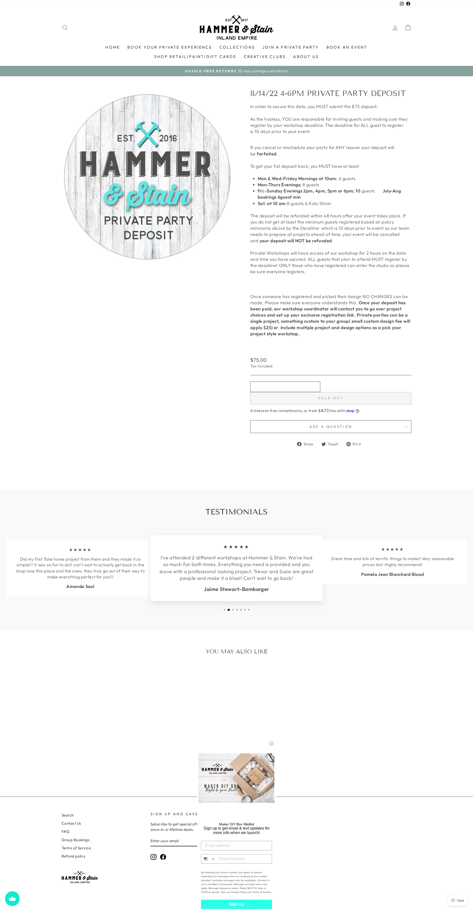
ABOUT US (306, 56)
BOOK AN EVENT (347, 47)
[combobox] (208, 858)
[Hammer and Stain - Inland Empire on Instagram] (153, 857)
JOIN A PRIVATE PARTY (290, 47)
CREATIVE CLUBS (265, 56)
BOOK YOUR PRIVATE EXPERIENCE (169, 47)
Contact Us (71, 823)
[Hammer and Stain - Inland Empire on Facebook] (163, 857)
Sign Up (236, 904)
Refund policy (74, 856)
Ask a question (330, 426)
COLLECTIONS (237, 47)
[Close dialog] (271, 743)
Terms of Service (76, 848)
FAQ (65, 831)
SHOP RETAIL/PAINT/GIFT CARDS (195, 56)
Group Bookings (75, 839)
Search (68, 815)
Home (112, 47)
